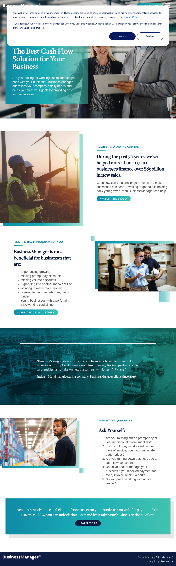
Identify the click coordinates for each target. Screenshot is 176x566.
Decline (150, 36)
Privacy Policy (131, 16)
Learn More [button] (88, 523)
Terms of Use (167, 561)
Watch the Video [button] (113, 198)
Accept (122, 36)
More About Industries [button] (35, 312)
